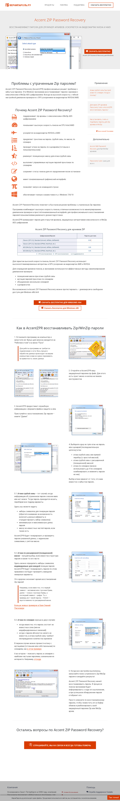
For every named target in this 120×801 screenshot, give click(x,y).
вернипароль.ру (20, 5)
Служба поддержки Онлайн (101, 792)
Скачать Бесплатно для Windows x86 (61, 308)
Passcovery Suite (96, 161)
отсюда (37, 659)
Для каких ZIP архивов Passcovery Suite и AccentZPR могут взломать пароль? (101, 107)
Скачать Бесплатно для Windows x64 (61, 303)
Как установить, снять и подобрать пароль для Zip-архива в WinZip (100, 121)
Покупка (64, 5)
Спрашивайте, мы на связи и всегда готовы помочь (62, 745)
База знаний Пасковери (105, 131)
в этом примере (34, 649)
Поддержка (79, 5)
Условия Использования (71, 792)
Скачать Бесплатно (101, 5)
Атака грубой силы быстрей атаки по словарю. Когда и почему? (100, 92)
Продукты (49, 5)
